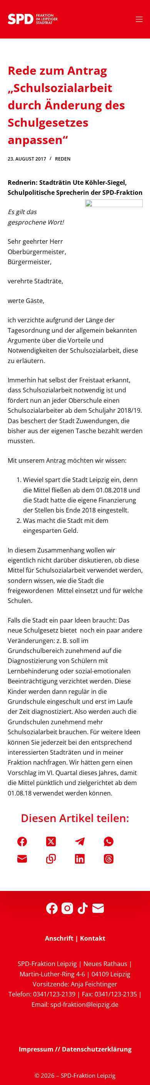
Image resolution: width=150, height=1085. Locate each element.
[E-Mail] (22, 858)
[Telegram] (79, 841)
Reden (62, 159)
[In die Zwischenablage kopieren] (51, 858)
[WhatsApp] (108, 841)
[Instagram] (67, 908)
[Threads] (108, 858)
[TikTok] (82, 908)
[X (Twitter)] (51, 841)
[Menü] (139, 19)
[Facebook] (22, 841)
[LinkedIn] (79, 858)
